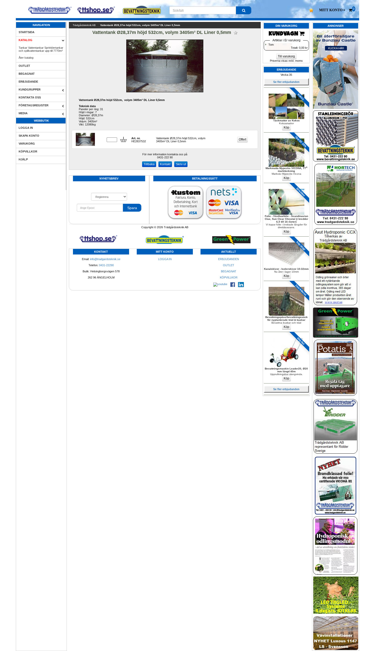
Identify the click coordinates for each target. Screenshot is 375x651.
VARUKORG (27, 143)
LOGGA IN (26, 127)
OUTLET (24, 65)
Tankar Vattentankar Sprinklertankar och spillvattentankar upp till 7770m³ (41, 49)
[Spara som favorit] (236, 33)
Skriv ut (181, 164)
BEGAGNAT (27, 73)
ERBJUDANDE (28, 81)
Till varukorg (286, 56)
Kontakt (165, 164)
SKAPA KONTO (29, 135)
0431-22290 (106, 265)
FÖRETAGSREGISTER (33, 105)
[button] (332, 10)
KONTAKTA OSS (30, 97)
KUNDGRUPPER (30, 89)
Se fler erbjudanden (286, 81)
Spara (132, 208)
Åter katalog (26, 57)
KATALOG (25, 40)
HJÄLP (23, 159)
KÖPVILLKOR (28, 151)
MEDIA (23, 113)
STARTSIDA (26, 32)
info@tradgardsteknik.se (105, 259)
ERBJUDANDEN (228, 259)
